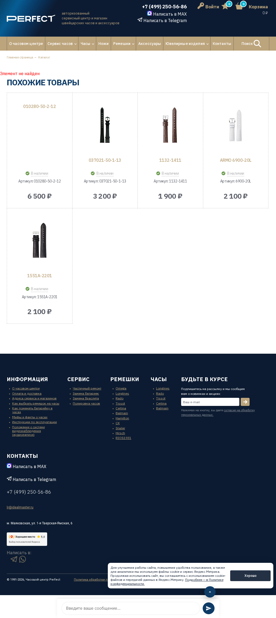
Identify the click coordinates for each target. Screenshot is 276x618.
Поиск (248, 43)
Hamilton (122, 418)
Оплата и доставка (27, 393)
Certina (121, 408)
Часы (86, 43)
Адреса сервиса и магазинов (34, 398)
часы (159, 379)
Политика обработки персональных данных (107, 579)
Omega (121, 388)
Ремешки (121, 43)
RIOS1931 (123, 438)
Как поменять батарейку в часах (32, 410)
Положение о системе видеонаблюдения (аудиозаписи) (28, 431)
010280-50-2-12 (39, 106)
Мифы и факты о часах (29, 417)
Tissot (120, 403)
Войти (212, 7)
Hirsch (120, 433)
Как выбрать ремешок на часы (35, 403)
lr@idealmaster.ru (20, 507)
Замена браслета (86, 398)
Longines (122, 393)
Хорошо (250, 576)
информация (27, 379)
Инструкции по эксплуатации (34, 422)
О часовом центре (26, 43)
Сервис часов (60, 43)
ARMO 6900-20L (235, 160)
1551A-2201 (39, 275)
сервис (78, 379)
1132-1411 (170, 160)
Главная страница (20, 57)
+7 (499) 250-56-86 (164, 6)
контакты (22, 455)
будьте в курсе (204, 379)
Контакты (222, 43)
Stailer (120, 428)
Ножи (103, 43)
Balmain (122, 413)
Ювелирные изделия (185, 43)
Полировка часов (86, 403)
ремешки (124, 379)
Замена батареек (86, 393)
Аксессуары (149, 43)
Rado (119, 398)
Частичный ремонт (87, 388)
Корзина (258, 7)
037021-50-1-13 (105, 160)
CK (118, 423)
